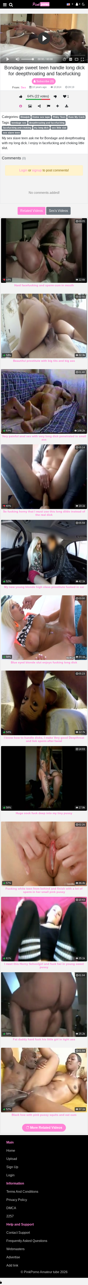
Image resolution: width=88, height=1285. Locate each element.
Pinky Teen (59, 117)
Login (10, 1175)
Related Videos (31, 210)
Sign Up (12, 1167)
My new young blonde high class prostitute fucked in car (44, 587)
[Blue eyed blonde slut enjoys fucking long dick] (44, 627)
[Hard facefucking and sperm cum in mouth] (44, 250)
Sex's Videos (58, 210)
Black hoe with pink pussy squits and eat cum (44, 1114)
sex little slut (59, 127)
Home (10, 1150)
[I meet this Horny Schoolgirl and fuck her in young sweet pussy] (44, 929)
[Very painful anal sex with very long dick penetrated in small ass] (44, 401)
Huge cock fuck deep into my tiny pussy (44, 813)
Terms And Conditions (22, 1191)
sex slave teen (11, 132)
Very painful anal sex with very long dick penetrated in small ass (44, 438)
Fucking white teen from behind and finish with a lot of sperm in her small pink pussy (44, 890)
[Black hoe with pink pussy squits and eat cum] (44, 1080)
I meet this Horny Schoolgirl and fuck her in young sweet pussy (44, 965)
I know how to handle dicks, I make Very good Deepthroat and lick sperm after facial (44, 739)
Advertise (13, 1257)
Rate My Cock (76, 117)
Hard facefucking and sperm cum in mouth (44, 285)
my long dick (41, 127)
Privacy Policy (16, 1200)
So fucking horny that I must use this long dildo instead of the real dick (44, 513)
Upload (11, 1159)
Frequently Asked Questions (26, 1241)
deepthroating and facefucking (46, 122)
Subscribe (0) (45, 81)
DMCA (11, 1208)
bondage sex (18, 122)
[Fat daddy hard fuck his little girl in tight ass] (44, 1004)
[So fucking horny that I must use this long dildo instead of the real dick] (44, 476)
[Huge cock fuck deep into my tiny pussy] (44, 778)
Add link (12, 1265)
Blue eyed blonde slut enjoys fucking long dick (44, 662)
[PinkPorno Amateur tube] (43, 4)
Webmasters (15, 1249)
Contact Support (18, 1232)
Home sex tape (41, 117)
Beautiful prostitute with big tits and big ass (44, 360)
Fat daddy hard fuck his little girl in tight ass (44, 1039)
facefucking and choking (17, 127)
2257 (10, 1216)
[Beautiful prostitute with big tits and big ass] (44, 326)
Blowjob (25, 117)
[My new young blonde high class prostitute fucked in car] (44, 552)
